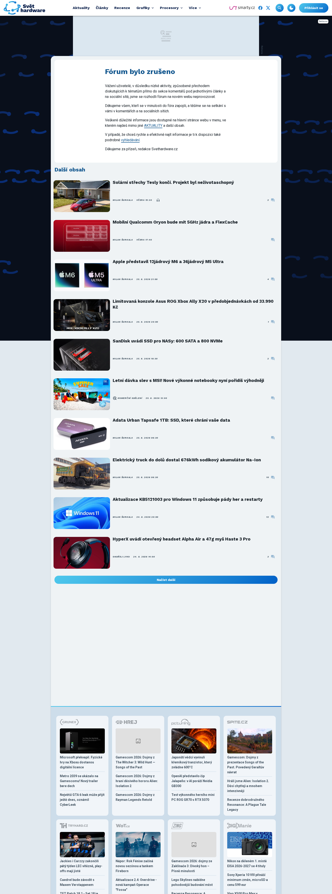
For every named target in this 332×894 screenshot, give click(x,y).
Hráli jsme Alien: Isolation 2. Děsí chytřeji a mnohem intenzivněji (248, 786)
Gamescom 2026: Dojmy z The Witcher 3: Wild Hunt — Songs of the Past (135, 762)
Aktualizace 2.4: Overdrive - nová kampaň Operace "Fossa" (136, 885)
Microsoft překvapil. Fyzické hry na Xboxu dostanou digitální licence (81, 762)
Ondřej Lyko (121, 556)
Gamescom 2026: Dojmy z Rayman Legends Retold (135, 797)
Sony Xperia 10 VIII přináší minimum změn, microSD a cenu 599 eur (247, 880)
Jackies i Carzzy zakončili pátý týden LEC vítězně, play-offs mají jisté (81, 866)
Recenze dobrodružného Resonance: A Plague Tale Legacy (246, 804)
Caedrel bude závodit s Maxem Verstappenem (77, 882)
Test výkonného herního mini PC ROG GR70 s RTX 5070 (193, 797)
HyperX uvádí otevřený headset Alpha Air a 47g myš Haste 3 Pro (181, 539)
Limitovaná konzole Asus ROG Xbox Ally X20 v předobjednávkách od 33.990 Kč (193, 304)
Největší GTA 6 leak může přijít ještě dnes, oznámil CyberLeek (82, 799)
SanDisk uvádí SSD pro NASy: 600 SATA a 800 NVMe (168, 341)
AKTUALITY (153, 125)
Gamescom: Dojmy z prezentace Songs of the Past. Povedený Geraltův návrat (245, 764)
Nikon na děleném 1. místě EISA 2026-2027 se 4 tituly (247, 863)
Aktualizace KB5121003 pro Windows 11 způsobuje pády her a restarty (188, 499)
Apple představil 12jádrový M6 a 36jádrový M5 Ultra (168, 261)
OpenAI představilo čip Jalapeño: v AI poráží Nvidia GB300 (191, 781)
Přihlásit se (313, 8)
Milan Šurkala (123, 200)
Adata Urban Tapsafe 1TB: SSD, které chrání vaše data (171, 420)
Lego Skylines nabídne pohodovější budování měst (192, 882)
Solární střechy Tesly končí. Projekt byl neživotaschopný (173, 182)
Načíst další (166, 580)
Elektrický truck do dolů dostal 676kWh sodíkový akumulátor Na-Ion (187, 459)
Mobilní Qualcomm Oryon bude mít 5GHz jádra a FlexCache (175, 222)
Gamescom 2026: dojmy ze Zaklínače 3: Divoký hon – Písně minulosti (191, 866)
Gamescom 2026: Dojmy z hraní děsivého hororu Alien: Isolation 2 (137, 781)
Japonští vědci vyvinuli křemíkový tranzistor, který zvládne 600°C (191, 762)
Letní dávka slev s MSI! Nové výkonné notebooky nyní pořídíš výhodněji (188, 380)
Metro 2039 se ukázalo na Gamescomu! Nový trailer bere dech (79, 781)
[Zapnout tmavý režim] (291, 8)
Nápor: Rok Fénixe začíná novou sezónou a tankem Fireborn (134, 866)
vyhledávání (130, 140)
